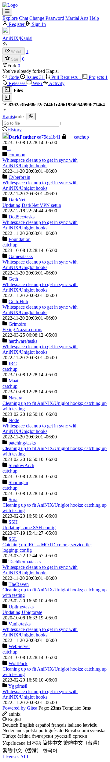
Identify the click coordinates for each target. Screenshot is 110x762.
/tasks (22, 216)
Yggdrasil (17, 686)
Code (13, 77)
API (24, 756)
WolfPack (18, 663)
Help (94, 18)
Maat (13, 380)
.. (9, 148)
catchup (81, 137)
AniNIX (10, 38)
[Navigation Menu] (7, 12)
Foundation (20, 239)
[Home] (10, 5)
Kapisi (26, 38)
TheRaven (19, 584)
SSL (13, 539)
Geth (13, 279)
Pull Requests (65, 77)
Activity (56, 83)
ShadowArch (21, 465)
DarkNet (17, 199)
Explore (10, 18)
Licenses (10, 756)
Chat (23, 18)
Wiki (37, 83)
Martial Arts (76, 18)
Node (14, 420)
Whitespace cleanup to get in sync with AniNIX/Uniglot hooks (40, 163)
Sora (13, 499)
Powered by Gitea (19, 708)
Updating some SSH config (29, 527)
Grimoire (17, 324)
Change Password (46, 18)
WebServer (19, 646)
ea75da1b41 (49, 137)
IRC (13, 363)
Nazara (15, 397)
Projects (97, 77)
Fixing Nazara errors (22, 329)
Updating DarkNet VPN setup (31, 205)
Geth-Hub (18, 301)
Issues (34, 77)
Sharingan (18, 482)
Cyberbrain (19, 177)
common (17, 154)
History (14, 129)
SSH (13, 522)
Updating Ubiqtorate (22, 612)
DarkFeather (22, 137)
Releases (17, 83)
